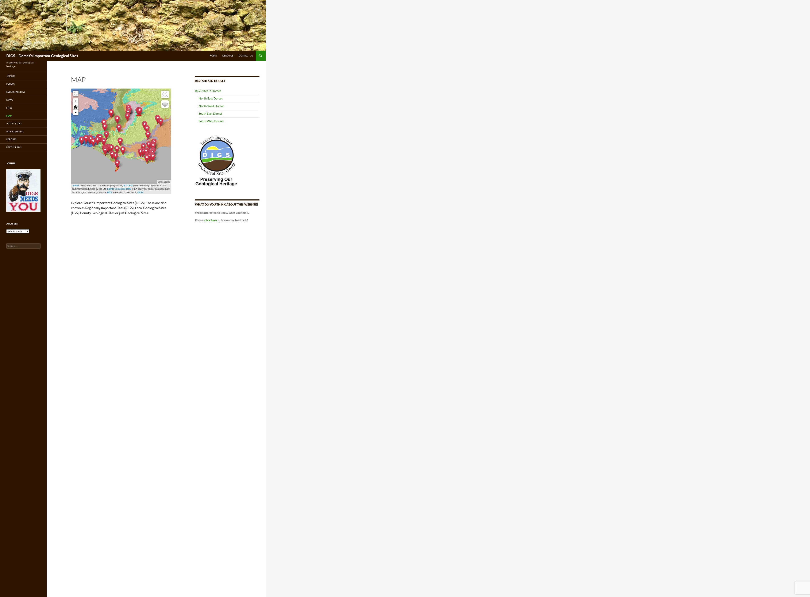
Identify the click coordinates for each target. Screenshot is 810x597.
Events (10, 84)
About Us (227, 55)
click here (210, 220)
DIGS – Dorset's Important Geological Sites (42, 55)
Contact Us (246, 55)
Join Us (10, 76)
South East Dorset (210, 113)
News (9, 99)
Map (9, 115)
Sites (9, 107)
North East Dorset (211, 98)
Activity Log (14, 123)
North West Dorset (211, 106)
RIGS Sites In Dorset (208, 91)
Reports (11, 139)
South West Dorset (211, 121)
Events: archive (15, 91)
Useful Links (14, 147)
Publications (14, 131)
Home (213, 55)
